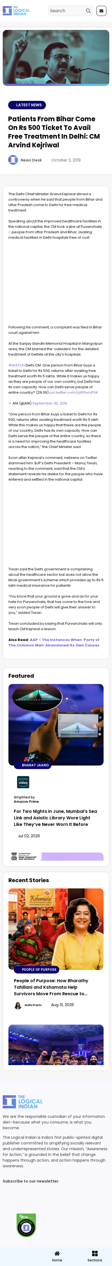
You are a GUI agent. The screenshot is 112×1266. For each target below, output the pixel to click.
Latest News (29, 105)
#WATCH (16, 365)
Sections (18, 1262)
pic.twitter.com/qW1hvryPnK (73, 392)
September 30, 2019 (49, 403)
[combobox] (67, 10)
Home (57, 1260)
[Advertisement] (56, 284)
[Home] (57, 1253)
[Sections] (18, 1252)
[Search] (89, 10)
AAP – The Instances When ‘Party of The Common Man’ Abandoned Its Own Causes (53, 642)
